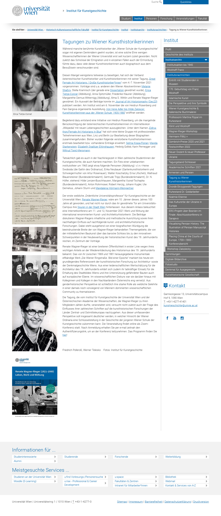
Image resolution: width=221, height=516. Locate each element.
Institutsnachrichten (157, 29)
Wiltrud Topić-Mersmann (76, 150)
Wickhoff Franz (175, 69)
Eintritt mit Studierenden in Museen (184, 82)
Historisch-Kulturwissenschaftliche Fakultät (67, 29)
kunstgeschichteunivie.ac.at (181, 305)
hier (65, 335)
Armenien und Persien (181, 172)
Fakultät (202, 18)
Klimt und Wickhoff (179, 126)
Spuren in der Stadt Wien (91, 207)
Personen (151, 18)
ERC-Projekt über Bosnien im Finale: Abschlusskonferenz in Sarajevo (185, 214)
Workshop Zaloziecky (179, 249)
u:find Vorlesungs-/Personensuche (83, 476)
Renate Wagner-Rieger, (95, 199)
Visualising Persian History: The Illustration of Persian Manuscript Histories (187, 227)
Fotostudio (171, 264)
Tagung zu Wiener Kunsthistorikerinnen (180, 179)
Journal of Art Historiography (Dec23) (136, 101)
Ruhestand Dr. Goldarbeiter (184, 191)
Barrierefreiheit (153, 501)
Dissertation (117, 90)
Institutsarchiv (138, 29)
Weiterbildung (173, 456)
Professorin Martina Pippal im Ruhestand (185, 119)
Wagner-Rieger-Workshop (183, 131)
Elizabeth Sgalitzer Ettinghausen (96, 146)
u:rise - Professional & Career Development (80, 483)
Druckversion (201, 501)
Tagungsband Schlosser (182, 162)
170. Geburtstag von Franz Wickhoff (184, 91)
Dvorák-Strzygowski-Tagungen (186, 186)
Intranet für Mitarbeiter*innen (131, 485)
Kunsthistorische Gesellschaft (182, 274)
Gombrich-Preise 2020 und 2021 (187, 141)
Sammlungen (172, 254)
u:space (119, 476)
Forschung (166, 18)
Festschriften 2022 (179, 146)
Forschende (121, 456)
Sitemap (122, 501)
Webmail (170, 481)
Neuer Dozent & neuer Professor (187, 152)
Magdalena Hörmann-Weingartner (114, 188)
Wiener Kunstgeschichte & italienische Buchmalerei (184, 110)
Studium (126, 18)
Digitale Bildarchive (175, 259)
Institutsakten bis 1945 (180, 64)
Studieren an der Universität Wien (32, 476)
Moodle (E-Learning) (25, 481)
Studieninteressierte (25, 456)
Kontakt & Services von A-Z (180, 485)
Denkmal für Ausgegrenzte (180, 269)
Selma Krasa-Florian (137, 143)
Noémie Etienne (178, 197)
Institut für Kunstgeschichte (86, 11)
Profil (168, 49)
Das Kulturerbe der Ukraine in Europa (185, 203)
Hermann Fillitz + (178, 136)
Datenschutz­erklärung (178, 501)
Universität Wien (35, 29)
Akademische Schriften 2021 (185, 167)
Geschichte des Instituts (179, 54)
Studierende (71, 456)
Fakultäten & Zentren (126, 481)
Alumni (17, 461)
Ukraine (173, 157)
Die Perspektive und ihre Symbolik (188, 103)
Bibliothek (170, 476)
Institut (138, 18)
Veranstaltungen (185, 18)
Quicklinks (185, 2)
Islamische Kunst (178, 98)
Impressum (136, 501)
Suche (155, 1)
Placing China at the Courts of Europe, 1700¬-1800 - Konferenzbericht (186, 240)
